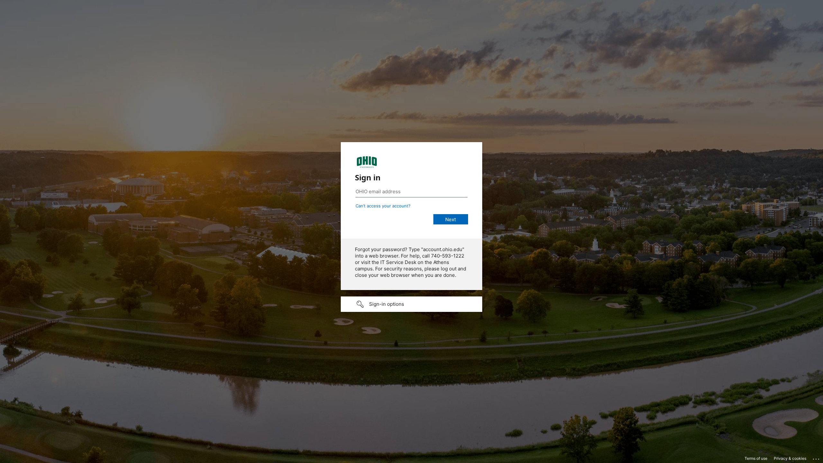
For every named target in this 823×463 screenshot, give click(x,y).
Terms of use (756, 458)
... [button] (816, 457)
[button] (411, 304)
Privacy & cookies (790, 458)
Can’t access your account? (383, 205)
